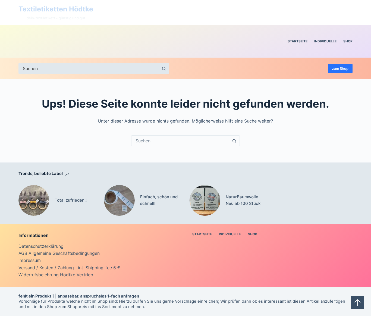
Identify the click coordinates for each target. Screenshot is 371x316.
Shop (348, 41)
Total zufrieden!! (71, 200)
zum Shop (340, 68)
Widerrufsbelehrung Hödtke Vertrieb (55, 274)
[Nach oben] (357, 302)
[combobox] (180, 140)
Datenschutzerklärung (41, 246)
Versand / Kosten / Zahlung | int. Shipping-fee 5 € (69, 267)
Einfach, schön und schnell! (159, 200)
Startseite (297, 41)
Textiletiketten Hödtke (55, 9)
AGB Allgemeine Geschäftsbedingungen (59, 253)
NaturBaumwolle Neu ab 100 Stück (243, 200)
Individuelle (325, 41)
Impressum (29, 260)
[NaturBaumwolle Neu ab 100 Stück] (205, 200)
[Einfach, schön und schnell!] (119, 200)
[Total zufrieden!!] (33, 200)
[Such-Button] (164, 68)
